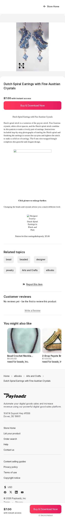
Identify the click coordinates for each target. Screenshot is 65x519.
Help (6, 444)
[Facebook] (5, 492)
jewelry (10, 270)
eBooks (50, 270)
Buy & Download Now (32, 105)
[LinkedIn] (16, 492)
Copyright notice (12, 478)
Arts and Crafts (30, 270)
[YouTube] (22, 492)
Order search (10, 439)
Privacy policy (11, 467)
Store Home (53, 6)
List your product (12, 433)
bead (8, 259)
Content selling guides (15, 461)
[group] (23, 345)
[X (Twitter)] (11, 492)
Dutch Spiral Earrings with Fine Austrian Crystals (27, 381)
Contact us (9, 450)
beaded (24, 259)
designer (40, 259)
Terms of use (10, 472)
